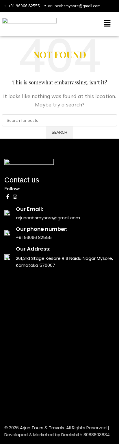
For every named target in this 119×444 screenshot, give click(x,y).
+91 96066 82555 (34, 237)
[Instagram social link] (15, 197)
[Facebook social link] (7, 197)
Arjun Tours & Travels (42, 428)
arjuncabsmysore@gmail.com (48, 218)
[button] (87, 24)
